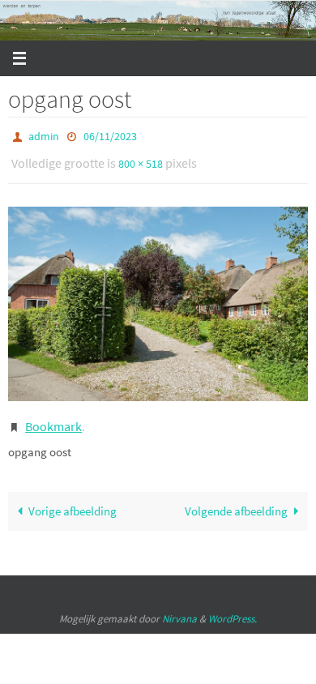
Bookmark (53, 417)
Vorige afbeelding (72, 500)
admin (43, 135)
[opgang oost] (158, 296)
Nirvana (179, 607)
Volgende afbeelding (236, 500)
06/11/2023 (110, 135)
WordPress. (232, 607)
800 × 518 (140, 159)
